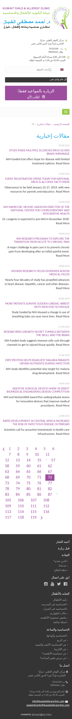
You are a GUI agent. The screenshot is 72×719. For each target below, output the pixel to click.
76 (39, 483)
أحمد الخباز (62, 541)
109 (8, 506)
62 (50, 466)
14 (28, 460)
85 (28, 495)
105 (8, 500)
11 (48, 455)
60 (28, 466)
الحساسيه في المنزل (54, 609)
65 (28, 472)
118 (21, 518)
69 (18, 478)
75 (28, 483)
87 (50, 495)
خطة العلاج (60, 570)
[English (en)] (62, 69)
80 (28, 489)
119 (33, 518)
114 (21, 512)
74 (18, 483)
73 (7, 483)
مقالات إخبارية (44, 124)
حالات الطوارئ (58, 613)
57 (53, 460)
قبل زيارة (63, 548)
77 (50, 483)
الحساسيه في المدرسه (53, 604)
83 (7, 495)
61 (39, 466)
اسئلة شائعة (59, 622)
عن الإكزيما (60, 649)
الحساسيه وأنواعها (56, 636)
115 (33, 512)
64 (18, 472)
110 (21, 506)
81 (39, 489)
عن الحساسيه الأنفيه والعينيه (50, 645)
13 (18, 460)
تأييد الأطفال (59, 600)
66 (39, 472)
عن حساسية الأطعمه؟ (54, 653)
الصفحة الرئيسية (61, 124)
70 (28, 478)
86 (39, 495)
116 (46, 512)
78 (7, 489)
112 (46, 506)
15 (39, 460)
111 (33, 506)
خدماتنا (62, 565)
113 (8, 512)
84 (18, 495)
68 (7, 478)
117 (8, 518)
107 (33, 500)
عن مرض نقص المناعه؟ (53, 658)
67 (50, 472)
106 (21, 500)
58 (7, 466)
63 (7, 472)
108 (46, 500)
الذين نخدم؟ (59, 561)
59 (18, 466)
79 (18, 489)
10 (37, 455)
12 (7, 460)
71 (39, 478)
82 (50, 489)
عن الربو (61, 640)
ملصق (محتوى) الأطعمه (53, 618)
